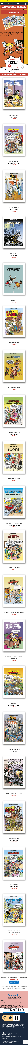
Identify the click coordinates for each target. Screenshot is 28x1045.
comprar (13, 982)
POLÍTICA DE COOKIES (12, 1036)
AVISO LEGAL (4, 1036)
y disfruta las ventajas (14, 1)
